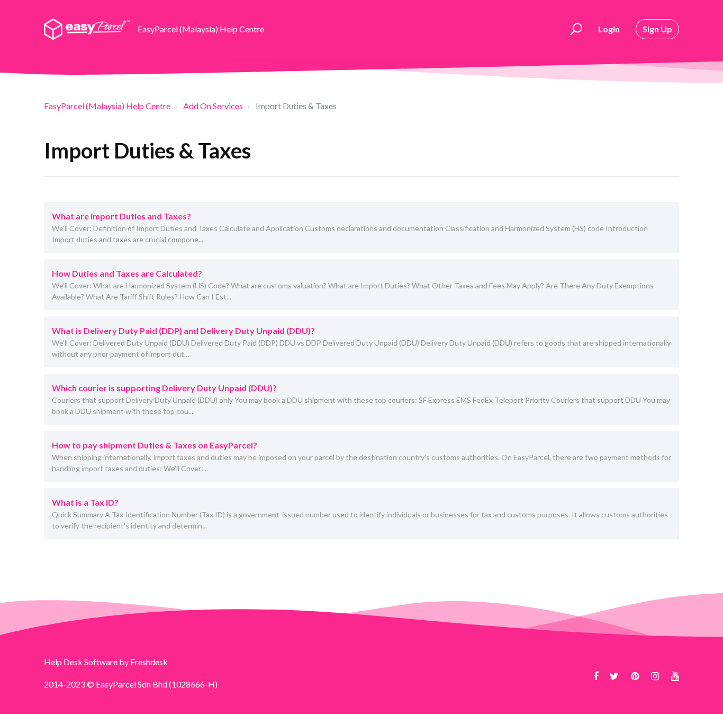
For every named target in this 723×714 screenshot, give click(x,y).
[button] (574, 29)
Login (609, 29)
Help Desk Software (81, 662)
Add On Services (213, 106)
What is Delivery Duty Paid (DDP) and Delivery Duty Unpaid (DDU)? (183, 330)
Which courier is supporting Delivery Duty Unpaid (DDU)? (164, 388)
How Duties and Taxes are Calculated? (127, 273)
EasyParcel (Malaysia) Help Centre (107, 106)
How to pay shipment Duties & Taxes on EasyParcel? (154, 445)
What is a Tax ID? (85, 502)
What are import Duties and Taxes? (121, 216)
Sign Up (657, 29)
